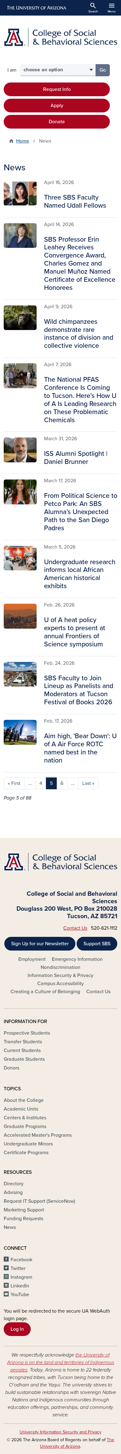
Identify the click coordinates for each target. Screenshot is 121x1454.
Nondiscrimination (60, 967)
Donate (57, 122)
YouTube (20, 1294)
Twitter (18, 1268)
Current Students (22, 1050)
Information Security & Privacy (60, 975)
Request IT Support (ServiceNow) (39, 1201)
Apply (57, 105)
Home (22, 141)
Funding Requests (23, 1219)
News (10, 1227)
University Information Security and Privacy (60, 1432)
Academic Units (21, 1109)
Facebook (21, 1260)
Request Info (57, 89)
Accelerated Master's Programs (38, 1135)
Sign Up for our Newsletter (40, 944)
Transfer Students (23, 1042)
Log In (17, 1329)
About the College (24, 1100)
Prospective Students (27, 1033)
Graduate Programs (25, 1126)
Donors (11, 1068)
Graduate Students (24, 1059)
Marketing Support (24, 1210)
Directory (14, 1184)
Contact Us (75, 928)
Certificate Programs (26, 1153)
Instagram (21, 1277)
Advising (13, 1192)
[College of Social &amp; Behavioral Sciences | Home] (60, 37)
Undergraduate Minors (28, 1144)
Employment (32, 959)
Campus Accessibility (60, 983)
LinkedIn (20, 1286)
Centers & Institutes (25, 1118)
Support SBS (96, 944)
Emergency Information (77, 959)
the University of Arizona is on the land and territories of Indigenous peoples (60, 1362)
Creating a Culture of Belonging (45, 992)
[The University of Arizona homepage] (36, 8)
